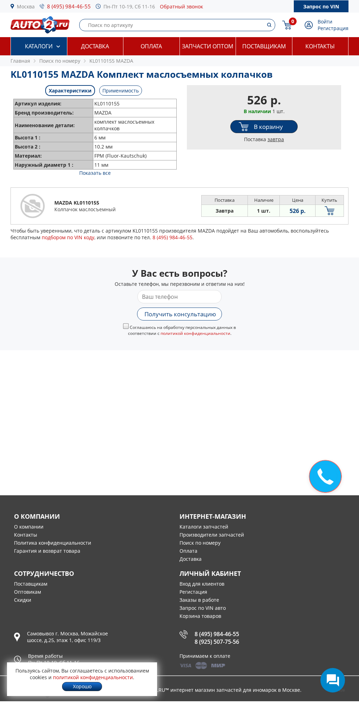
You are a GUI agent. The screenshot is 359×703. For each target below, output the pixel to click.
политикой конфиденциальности (195, 333)
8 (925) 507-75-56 (217, 642)
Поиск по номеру (200, 542)
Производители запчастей (212, 534)
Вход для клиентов (202, 583)
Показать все (95, 173)
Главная (20, 60)
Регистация (193, 591)
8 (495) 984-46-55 (69, 6)
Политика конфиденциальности (52, 542)
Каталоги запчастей (204, 526)
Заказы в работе (199, 600)
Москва (26, 6)
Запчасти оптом (207, 46)
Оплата (151, 46)
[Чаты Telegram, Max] (332, 680)
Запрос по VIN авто (203, 608)
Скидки (22, 600)
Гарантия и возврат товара (47, 550)
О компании (28, 526)
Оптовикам (27, 591)
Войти (325, 21)
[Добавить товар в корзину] (329, 210)
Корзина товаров (200, 616)
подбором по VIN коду (68, 237)
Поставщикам (264, 46)
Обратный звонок (181, 6)
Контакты (320, 46)
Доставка (95, 46)
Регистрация (333, 28)
